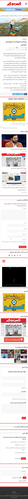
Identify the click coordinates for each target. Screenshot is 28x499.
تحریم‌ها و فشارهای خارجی (20, 452)
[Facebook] (17, 255)
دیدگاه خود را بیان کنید (21, 49)
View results (18, 459)
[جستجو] (4, 261)
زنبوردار (16, 99)
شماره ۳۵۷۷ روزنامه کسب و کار (18, 168)
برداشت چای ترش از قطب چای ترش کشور (10, 127)
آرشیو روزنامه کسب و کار (13, 339)
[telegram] (9, 255)
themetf (14, 492)
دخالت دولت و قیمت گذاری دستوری (18, 442)
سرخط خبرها (10, 48)
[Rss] (20, 255)
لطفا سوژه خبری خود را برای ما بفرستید (18, 403)
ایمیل (24, 229)
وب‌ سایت (24, 234)
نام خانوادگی (23, 387)
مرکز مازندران (11, 99)
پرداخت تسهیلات (21, 99)
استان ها (20, 16)
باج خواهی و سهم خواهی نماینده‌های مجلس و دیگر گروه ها (15, 448)
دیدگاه (24, 208)
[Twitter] (15, 255)
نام (25, 223)
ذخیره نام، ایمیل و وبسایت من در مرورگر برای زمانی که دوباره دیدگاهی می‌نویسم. (14, 242)
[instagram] (12, 255)
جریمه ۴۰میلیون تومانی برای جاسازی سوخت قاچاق (18, 124)
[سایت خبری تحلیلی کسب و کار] (14, 3)
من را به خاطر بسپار (16, 478)
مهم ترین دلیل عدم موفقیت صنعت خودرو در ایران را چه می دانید (14, 438)
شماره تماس (23, 391)
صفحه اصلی (25, 16)
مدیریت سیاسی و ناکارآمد (20, 445)
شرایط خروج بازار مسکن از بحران (18, 149)
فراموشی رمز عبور (22, 481)
